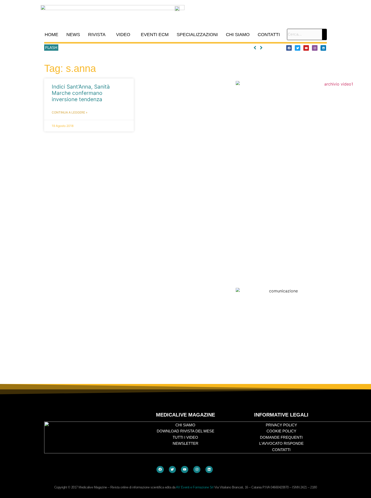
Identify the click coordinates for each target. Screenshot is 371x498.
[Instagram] (314, 48)
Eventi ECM (155, 34)
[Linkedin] (323, 48)
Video (123, 34)
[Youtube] (306, 48)
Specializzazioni (197, 34)
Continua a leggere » (69, 112)
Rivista (96, 34)
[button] (98, 34)
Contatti (269, 34)
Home (51, 34)
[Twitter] (297, 48)
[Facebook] (289, 48)
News (73, 34)
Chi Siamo (238, 34)
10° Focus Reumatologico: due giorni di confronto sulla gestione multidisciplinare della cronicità (137, 48)
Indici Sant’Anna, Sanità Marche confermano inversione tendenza (81, 93)
